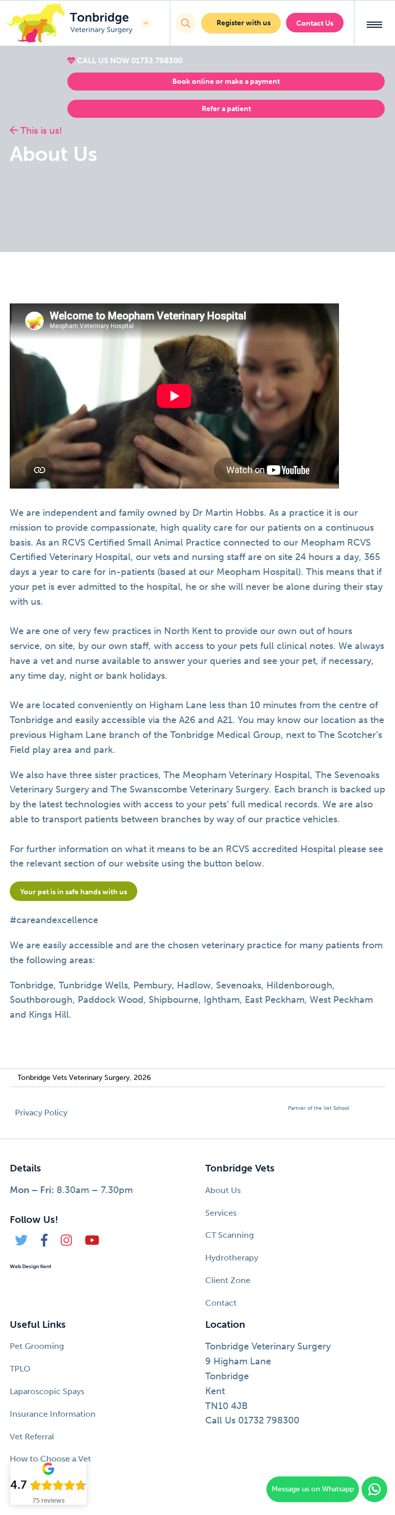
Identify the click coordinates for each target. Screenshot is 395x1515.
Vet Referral (32, 1436)
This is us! (40, 130)
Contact (221, 1303)
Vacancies (29, 1481)
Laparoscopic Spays (47, 1391)
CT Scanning (229, 1235)
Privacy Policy (41, 1112)
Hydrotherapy (231, 1257)
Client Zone (227, 1280)
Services (221, 1213)
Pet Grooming (37, 1346)
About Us (223, 1190)
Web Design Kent (30, 1267)
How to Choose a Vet (50, 1459)
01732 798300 (157, 60)
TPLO (20, 1369)
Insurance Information (53, 1414)
